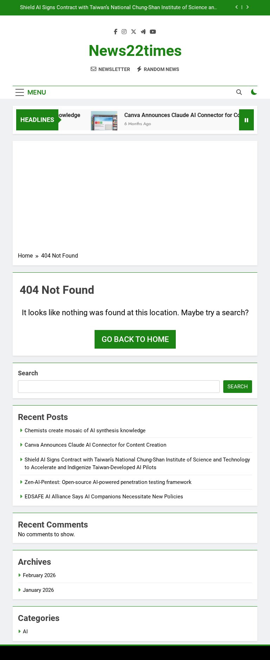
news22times (135, 50)
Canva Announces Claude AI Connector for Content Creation (95, 445)
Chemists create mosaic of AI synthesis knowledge (85, 430)
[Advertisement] (135, 199)
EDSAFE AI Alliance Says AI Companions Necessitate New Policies (104, 496)
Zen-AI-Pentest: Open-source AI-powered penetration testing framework (108, 482)
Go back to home (135, 339)
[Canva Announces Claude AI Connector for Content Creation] (100, 124)
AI (25, 631)
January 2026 (38, 590)
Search (28, 373)
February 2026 (39, 575)
